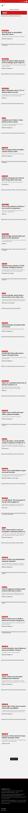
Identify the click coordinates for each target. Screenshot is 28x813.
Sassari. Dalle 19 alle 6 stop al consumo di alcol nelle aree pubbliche (14, 707)
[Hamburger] (2, 5)
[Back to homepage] (8, 785)
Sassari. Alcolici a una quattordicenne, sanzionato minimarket (13, 560)
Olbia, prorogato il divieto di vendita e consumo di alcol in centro (13, 150)
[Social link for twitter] (21, 1)
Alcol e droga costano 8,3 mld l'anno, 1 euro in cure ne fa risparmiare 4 (13, 207)
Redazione (3, 810)
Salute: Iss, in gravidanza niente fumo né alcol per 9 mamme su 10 (14, 384)
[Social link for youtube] (26, 1)
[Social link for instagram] (24, 1)
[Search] (1, 1)
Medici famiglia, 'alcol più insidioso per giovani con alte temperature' (13, 237)
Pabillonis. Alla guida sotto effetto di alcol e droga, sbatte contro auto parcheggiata (13, 180)
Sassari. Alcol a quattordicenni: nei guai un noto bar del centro (14, 471)
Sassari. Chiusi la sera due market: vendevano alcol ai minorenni (12, 677)
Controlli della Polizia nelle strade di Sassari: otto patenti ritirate (12, 354)
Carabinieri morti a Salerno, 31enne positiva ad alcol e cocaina (12, 121)
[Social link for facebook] (22, 1)
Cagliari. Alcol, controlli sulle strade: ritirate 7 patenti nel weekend (13, 413)
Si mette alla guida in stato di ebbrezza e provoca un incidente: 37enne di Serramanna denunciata (14, 650)
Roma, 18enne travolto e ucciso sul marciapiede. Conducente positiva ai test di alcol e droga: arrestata (14, 531)
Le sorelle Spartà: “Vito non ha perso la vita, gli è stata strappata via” (13, 501)
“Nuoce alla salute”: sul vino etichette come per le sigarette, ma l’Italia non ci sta (13, 442)
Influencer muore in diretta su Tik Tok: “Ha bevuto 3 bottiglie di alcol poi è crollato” (13, 267)
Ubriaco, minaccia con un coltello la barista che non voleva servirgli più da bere (13, 620)
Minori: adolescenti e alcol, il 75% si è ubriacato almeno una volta (13, 91)
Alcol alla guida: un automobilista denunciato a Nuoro (12, 33)
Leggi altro (14, 759)
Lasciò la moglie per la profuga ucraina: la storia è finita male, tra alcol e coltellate (13, 591)
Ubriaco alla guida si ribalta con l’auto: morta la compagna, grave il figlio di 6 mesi (13, 62)
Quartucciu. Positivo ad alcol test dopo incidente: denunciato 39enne (13, 737)
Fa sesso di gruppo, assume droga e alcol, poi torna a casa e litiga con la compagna (12, 297)
